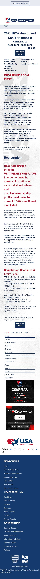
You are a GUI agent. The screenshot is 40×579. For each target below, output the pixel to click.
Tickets (7, 371)
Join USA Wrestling (11, 469)
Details (7, 336)
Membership (9, 352)
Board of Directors (10, 528)
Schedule (8, 346)
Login (6, 466)
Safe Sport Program (11, 488)
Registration (9, 378)
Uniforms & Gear (10, 362)
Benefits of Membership (13, 473)
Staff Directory (9, 500)
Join (14, 20)
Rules (7, 365)
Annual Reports (10, 519)
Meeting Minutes (10, 535)
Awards (7, 368)
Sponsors (7, 508)
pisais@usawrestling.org (29, 64)
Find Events (8, 484)
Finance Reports (10, 542)
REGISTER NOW (20, 53)
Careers (7, 504)
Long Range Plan (10, 546)
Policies (7, 550)
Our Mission (8, 497)
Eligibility (8, 349)
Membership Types (11, 477)
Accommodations (10, 343)
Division (7, 355)
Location (7, 339)
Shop (31, 20)
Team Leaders (9, 511)
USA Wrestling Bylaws (12, 539)
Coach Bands (9, 374)
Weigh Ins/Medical (11, 358)
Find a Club (8, 480)
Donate (22, 20)
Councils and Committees (13, 531)
